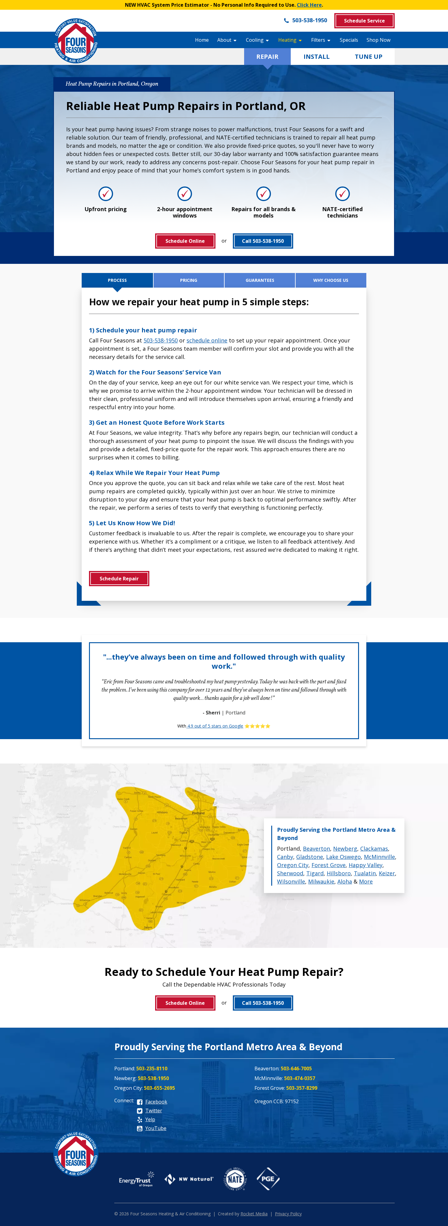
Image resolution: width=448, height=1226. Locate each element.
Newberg (345, 848)
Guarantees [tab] (260, 280)
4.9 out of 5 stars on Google (214, 726)
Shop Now (378, 40)
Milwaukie (321, 881)
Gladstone (309, 856)
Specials (349, 40)
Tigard (315, 873)
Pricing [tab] (188, 280)
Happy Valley (365, 865)
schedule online (207, 340)
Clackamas (374, 848)
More (366, 881)
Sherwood (290, 873)
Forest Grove (328, 865)
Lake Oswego (343, 856)
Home (202, 40)
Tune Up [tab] (368, 56)
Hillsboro (339, 873)
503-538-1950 (309, 20)
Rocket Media (254, 1214)
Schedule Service (364, 20)
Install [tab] (317, 56)
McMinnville (379, 856)
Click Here (309, 5)
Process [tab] (117, 280)
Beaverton (316, 848)
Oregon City (292, 865)
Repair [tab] (267, 56)
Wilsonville (291, 881)
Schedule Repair (119, 578)
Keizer (387, 873)
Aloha (344, 881)
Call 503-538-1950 (263, 241)
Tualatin (365, 873)
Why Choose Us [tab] (330, 280)
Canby (285, 856)
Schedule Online (185, 241)
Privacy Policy (288, 1214)
